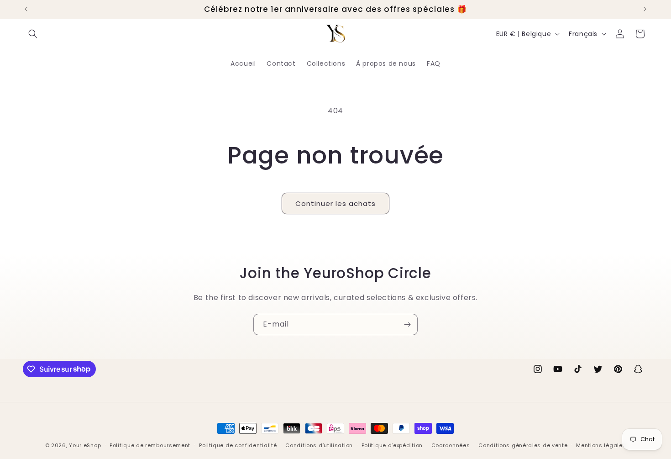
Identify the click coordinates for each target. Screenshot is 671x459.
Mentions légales (601, 444)
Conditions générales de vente (522, 444)
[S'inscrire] (407, 324)
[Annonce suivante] (645, 9)
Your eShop (85, 445)
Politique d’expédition (392, 444)
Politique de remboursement (150, 444)
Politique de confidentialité (238, 444)
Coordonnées (450, 444)
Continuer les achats (335, 203)
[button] (33, 34)
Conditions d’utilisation (319, 444)
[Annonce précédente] (26, 9)
